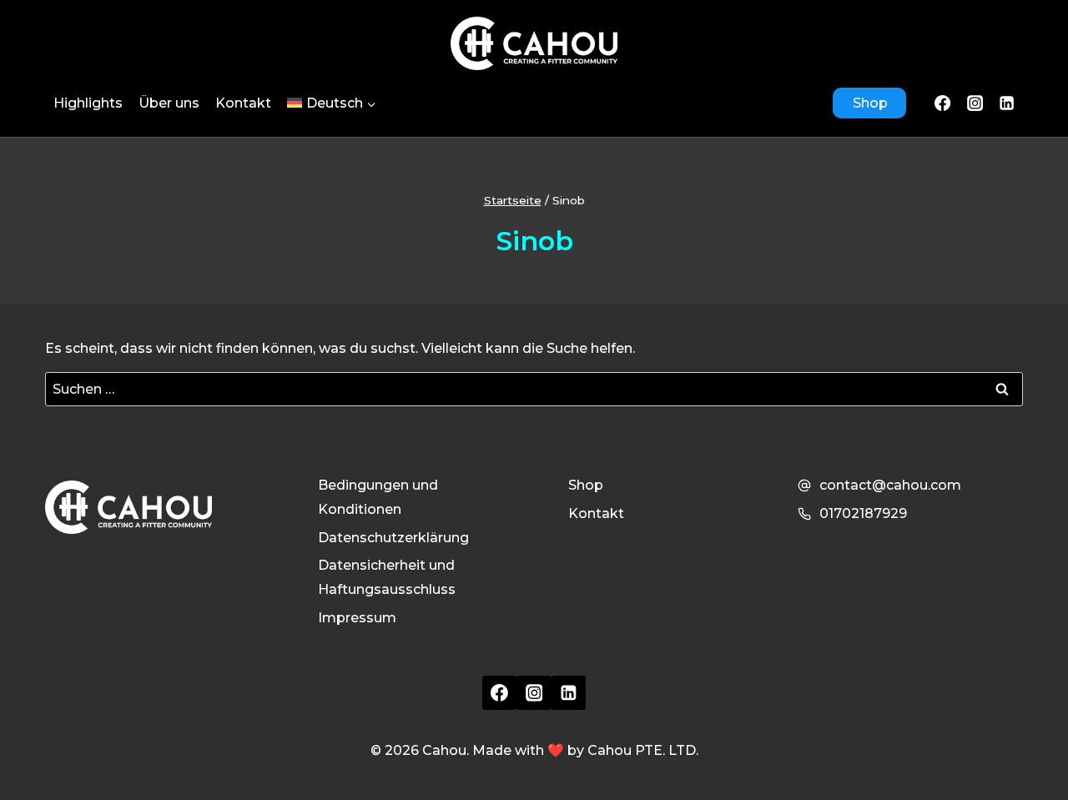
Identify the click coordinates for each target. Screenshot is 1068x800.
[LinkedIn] (1007, 102)
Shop (870, 103)
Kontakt (243, 103)
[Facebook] (943, 102)
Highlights (88, 103)
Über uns (169, 103)
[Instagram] (974, 102)
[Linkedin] (569, 693)
